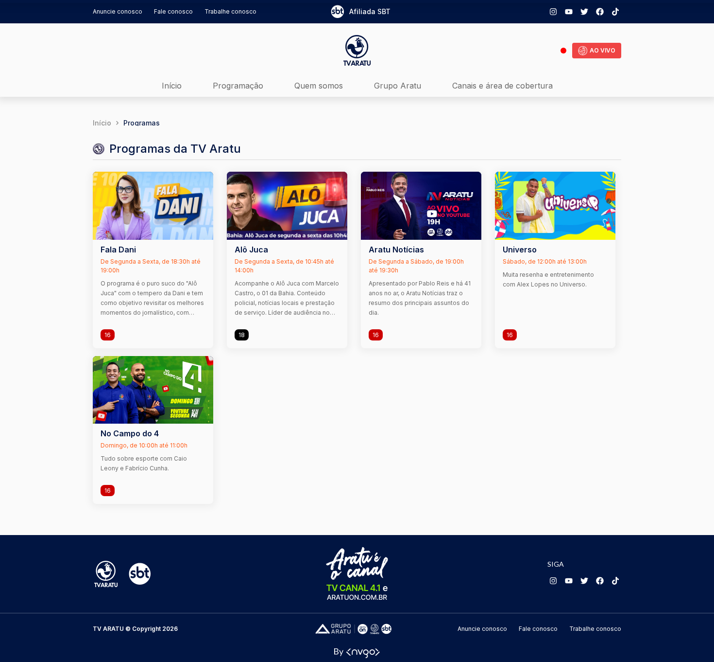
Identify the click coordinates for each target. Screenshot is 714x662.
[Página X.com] (584, 12)
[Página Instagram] (553, 12)
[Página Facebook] (600, 12)
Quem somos (318, 85)
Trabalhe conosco (230, 11)
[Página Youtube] (569, 12)
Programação (238, 85)
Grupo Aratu (397, 85)
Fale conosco (173, 11)
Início (172, 85)
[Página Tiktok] (615, 12)
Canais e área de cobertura (502, 85)
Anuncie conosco (117, 11)
